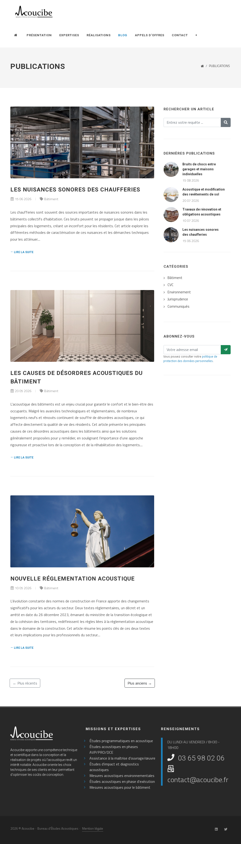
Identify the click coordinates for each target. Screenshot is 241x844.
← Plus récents (25, 683)
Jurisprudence (178, 299)
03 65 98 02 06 (201, 758)
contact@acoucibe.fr (197, 779)
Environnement (179, 292)
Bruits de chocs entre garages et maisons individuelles (199, 169)
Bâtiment (51, 199)
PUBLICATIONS (219, 65)
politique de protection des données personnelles (190, 358)
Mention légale (92, 828)
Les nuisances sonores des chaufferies (75, 189)
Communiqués (178, 306)
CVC (170, 284)
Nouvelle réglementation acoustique (72, 578)
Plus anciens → (140, 683)
